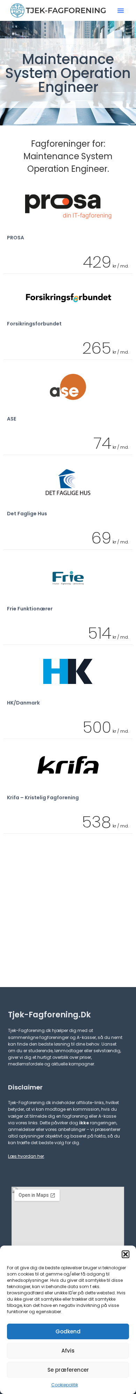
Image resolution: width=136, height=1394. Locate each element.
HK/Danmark (23, 702)
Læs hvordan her (26, 1156)
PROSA (15, 237)
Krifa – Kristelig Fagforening (43, 797)
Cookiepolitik (64, 1385)
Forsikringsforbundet (34, 323)
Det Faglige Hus (27, 513)
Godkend (68, 1331)
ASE (11, 418)
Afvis (68, 1350)
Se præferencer (68, 1369)
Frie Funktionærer (30, 608)
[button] (125, 1254)
